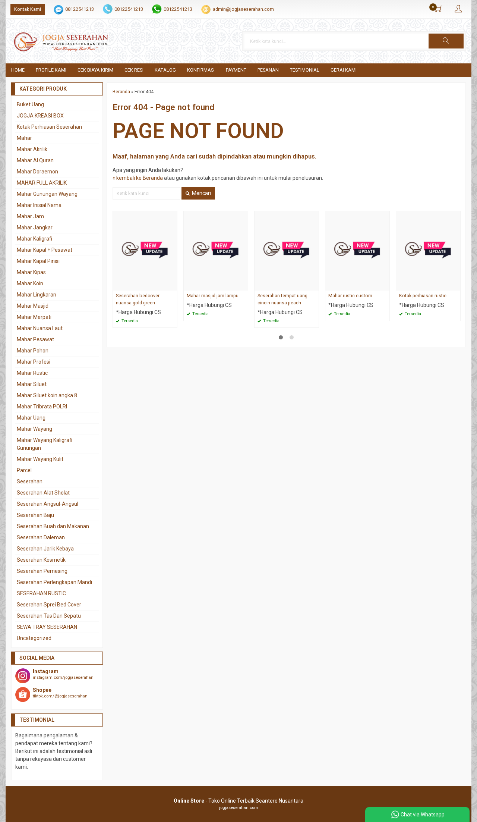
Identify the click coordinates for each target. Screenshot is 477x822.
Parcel (24, 470)
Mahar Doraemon (37, 172)
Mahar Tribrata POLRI (42, 407)
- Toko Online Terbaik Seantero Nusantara (238, 801)
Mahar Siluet (32, 384)
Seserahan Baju (35, 515)
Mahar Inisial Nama (39, 205)
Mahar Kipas (31, 272)
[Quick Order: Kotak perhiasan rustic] (455, 285)
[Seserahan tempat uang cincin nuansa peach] (287, 250)
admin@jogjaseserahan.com (243, 9)
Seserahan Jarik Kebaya (45, 549)
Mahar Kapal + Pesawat (44, 250)
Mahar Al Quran (35, 160)
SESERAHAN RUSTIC (41, 593)
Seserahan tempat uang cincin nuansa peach (282, 299)
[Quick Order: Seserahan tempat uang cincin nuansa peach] (314, 285)
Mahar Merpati (34, 317)
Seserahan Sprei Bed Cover (49, 605)
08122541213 (79, 9)
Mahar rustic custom (350, 295)
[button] (446, 41)
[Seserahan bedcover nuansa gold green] (145, 250)
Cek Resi (133, 70)
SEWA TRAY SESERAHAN (47, 627)
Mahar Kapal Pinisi (38, 261)
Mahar (24, 138)
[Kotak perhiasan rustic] (428, 250)
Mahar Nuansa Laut (40, 328)
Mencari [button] (201, 193)
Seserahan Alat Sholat (43, 493)
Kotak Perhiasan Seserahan (49, 127)
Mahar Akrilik (32, 149)
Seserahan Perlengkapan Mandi (54, 582)
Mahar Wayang (34, 429)
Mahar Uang (31, 418)
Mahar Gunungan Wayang (47, 194)
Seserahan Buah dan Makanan (53, 526)
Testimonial (304, 70)
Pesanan (268, 70)
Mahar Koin (30, 283)
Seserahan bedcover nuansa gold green (137, 299)
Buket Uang (30, 104)
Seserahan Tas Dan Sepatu (49, 616)
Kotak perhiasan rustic (422, 295)
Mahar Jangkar (35, 227)
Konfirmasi (201, 70)
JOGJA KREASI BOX (40, 116)
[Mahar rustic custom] (357, 250)
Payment (236, 70)
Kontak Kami (27, 9)
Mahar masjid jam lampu (212, 295)
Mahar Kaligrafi (34, 239)
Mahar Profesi (33, 362)
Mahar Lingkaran (36, 295)
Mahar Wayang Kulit (40, 459)
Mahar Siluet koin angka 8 (47, 395)
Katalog (165, 70)
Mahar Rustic (32, 373)
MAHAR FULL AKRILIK (42, 183)
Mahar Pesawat (35, 339)
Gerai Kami (344, 70)
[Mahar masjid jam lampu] (216, 250)
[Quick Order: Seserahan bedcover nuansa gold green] (172, 285)
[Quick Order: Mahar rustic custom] (385, 285)
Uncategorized (34, 638)
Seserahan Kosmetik (41, 560)
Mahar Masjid (32, 306)
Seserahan (29, 481)
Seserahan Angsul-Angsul (47, 504)
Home (18, 70)
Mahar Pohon (32, 351)
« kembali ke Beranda (138, 178)
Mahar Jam (30, 216)
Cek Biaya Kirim (95, 70)
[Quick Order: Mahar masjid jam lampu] (243, 285)
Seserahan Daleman (41, 537)
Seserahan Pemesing (42, 571)
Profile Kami (51, 70)
